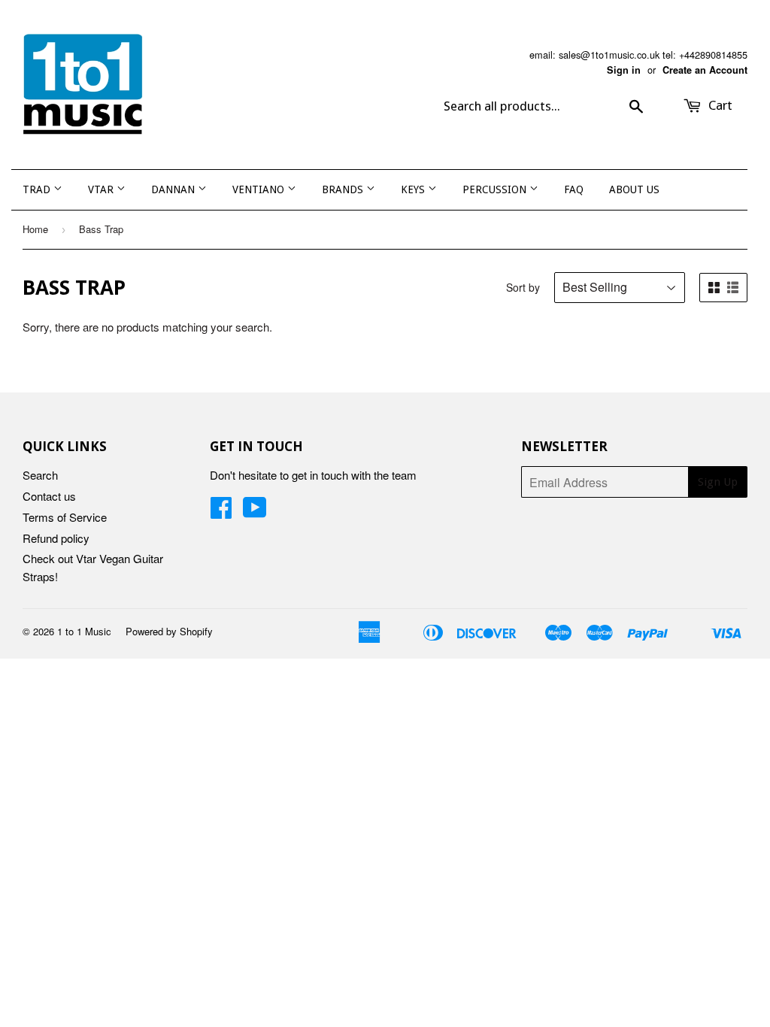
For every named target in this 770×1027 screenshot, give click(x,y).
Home (35, 229)
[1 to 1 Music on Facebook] (221, 512)
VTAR (102, 189)
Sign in (624, 70)
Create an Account (704, 70)
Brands (344, 189)
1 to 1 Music (84, 631)
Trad (38, 189)
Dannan (174, 189)
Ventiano (259, 189)
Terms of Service (65, 517)
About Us (634, 189)
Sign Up (718, 482)
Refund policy (56, 538)
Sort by (523, 287)
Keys (414, 189)
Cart (718, 105)
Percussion (495, 189)
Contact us (49, 496)
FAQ (574, 189)
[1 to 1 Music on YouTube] (255, 512)
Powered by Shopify (169, 631)
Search (40, 475)
